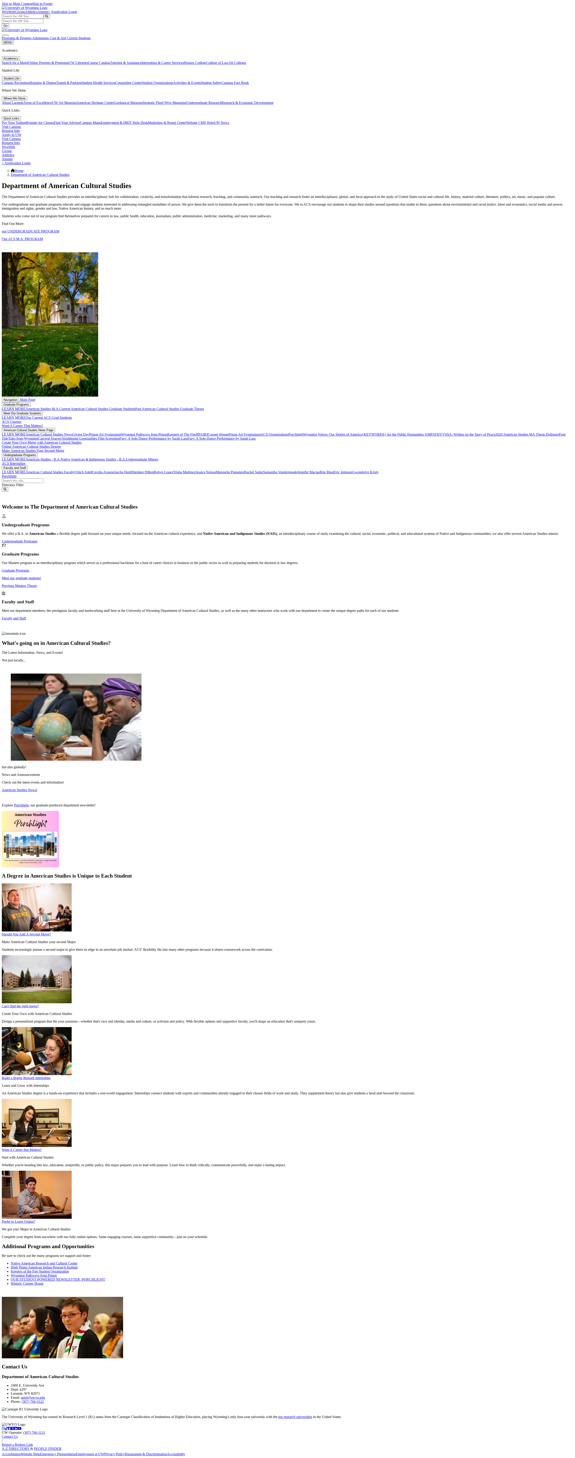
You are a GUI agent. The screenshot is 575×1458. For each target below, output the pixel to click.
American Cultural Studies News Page (28, 430)
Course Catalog (99, 63)
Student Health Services (98, 83)
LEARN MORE (14, 409)
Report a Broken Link (17, 1445)
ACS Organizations (274, 434)
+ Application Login (62, 12)
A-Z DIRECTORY (16, 1449)
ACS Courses (11, 422)
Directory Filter (13, 485)
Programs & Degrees (17, 38)
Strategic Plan (152, 103)
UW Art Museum (64, 103)
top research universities (295, 1417)
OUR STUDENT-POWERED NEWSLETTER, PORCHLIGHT (58, 1279)
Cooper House (218, 434)
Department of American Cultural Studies (40, 175)
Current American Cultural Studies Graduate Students (97, 409)
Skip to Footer (42, 4)
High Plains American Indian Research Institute (44, 1267)
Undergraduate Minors (142, 459)
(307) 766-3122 (33, 1401)
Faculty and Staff (15, 468)
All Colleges (237, 63)
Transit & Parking (68, 83)
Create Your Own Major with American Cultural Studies (42, 442)
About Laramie (12, 103)
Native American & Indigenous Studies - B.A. (93, 459)
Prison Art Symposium (105, 434)
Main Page (27, 400)
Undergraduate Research (203, 103)
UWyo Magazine (174, 103)
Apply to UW (11, 135)
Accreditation (11, 1454)
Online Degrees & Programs (48, 63)
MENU (8, 42)
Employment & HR (114, 123)
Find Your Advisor (67, 123)
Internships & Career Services (163, 63)
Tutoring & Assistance (126, 63)
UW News (221, 123)
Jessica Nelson (205, 472)
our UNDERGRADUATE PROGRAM (30, 231)
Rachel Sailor (253, 472)
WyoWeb (8, 12)
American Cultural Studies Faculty (50, 472)
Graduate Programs (16, 404)
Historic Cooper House (27, 1283)
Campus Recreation (16, 83)
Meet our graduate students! (21, 578)
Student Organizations (157, 83)
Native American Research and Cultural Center (44, 1263)
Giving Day (80, 434)
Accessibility (176, 1454)
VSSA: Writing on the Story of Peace (468, 434)
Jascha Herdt (123, 472)
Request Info (11, 131)
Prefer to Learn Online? (18, 1221)
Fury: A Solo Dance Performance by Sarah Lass (153, 438)
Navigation (10, 400)
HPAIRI (202, 434)
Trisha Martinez (184, 472)
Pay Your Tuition (14, 123)
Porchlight (295, 434)
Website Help (30, 1454)
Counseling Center (128, 83)
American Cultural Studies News (49, 434)
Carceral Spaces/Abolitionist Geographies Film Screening (78, 438)
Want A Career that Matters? (22, 1150)
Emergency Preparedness (58, 1454)
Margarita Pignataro (230, 472)
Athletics (31, 12)
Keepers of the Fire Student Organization (40, 1271)
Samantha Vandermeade (280, 472)
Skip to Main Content (17, 4)
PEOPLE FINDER (48, 1449)
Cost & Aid (58, 38)
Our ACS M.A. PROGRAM (22, 239)
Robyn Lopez (163, 472)
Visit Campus (11, 127)
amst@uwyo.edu (33, 1397)
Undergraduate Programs (20, 455)
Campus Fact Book (235, 83)
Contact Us (10, 1436)
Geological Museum (128, 103)
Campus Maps (90, 123)
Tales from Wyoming (23, 438)
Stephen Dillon (143, 472)
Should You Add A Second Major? (26, 934)
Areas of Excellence (37, 103)
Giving (20, 12)
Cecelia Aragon (103, 472)
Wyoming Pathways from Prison (144, 434)
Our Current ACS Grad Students (49, 417)
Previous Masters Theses (19, 586)
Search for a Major (15, 63)
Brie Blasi (327, 472)
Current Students (79, 38)
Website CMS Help (200, 123)
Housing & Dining (43, 83)
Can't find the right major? (20, 1006)
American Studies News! (19, 790)
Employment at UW (90, 1454)
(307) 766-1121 (34, 1432)
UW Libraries (78, 63)
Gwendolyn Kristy (365, 472)
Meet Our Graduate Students (22, 413)
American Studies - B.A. (43, 459)
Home (19, 171)
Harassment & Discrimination (146, 1454)
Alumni (43, 12)
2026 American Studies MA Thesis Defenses (527, 434)
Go (5, 25)
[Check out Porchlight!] (30, 866)
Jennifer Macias (308, 472)
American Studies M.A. (42, 409)
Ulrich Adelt (83, 472)
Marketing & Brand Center (167, 123)
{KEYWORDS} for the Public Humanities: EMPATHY (402, 434)
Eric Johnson (343, 472)
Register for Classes (40, 123)
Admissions (41, 38)
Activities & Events (187, 83)
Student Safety (211, 83)
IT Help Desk (138, 123)
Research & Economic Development (247, 103)
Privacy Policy (114, 1454)
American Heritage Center (95, 103)
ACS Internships (13, 463)
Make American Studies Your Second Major (33, 450)
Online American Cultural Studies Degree (31, 446)
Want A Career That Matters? (22, 426)
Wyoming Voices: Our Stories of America (332, 434)
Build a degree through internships (26, 1078)
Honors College (195, 63)
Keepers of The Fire (181, 434)
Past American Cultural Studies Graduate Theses (169, 409)
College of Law (217, 63)
